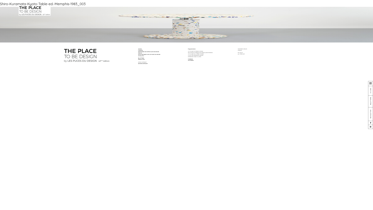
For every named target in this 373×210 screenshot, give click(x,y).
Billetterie (141, 58)
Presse (140, 53)
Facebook (190, 59)
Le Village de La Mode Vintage (196, 54)
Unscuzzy (242, 54)
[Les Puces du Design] (35, 10)
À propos (140, 50)
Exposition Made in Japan (194, 56)
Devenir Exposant (143, 63)
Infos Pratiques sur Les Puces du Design (149, 54)
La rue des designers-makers (195, 55)
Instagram (191, 60)
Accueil (140, 48)
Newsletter (141, 59)
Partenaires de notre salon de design (148, 51)
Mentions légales (242, 48)
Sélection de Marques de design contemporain (200, 52)
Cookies (240, 50)
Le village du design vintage (195, 51)
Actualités (141, 55)
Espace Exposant (142, 62)
